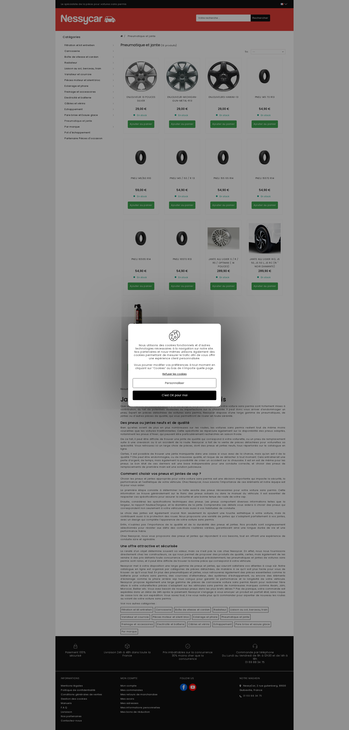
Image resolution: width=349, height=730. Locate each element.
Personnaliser (174, 383)
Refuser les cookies (175, 374)
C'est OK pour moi (174, 395)
